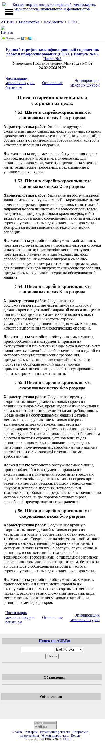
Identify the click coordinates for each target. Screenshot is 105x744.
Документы (54, 22)
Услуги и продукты (55, 735)
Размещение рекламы (55, 732)
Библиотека (29, 22)
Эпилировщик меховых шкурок (85, 82)
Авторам (31, 732)
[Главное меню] (9, 12)
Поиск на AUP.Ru (54, 640)
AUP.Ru (8, 22)
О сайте (17, 732)
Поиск (75, 735)
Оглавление (52, 83)
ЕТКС (73, 22)
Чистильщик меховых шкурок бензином (20, 83)
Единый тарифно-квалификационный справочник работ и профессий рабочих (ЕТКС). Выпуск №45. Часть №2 (52, 54)
